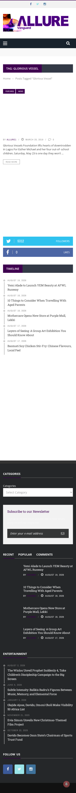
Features (9, 91)
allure (31, 637)
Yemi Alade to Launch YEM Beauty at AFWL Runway (36, 50)
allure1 (11, 139)
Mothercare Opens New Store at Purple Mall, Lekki (44, 610)
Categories (9, 486)
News (20, 91)
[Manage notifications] (66, 784)
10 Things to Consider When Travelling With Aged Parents (42, 589)
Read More (11, 161)
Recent (8, 554)
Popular (25, 554)
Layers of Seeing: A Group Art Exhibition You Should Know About (46, 631)
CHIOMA (31, 574)
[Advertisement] (38, 200)
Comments (44, 554)
